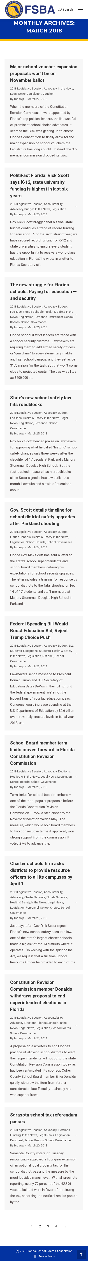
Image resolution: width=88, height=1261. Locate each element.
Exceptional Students (37, 650)
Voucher (48, 93)
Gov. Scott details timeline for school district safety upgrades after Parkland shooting (42, 516)
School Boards (35, 542)
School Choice (49, 907)
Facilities (16, 311)
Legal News (17, 93)
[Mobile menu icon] (80, 9)
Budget (29, 209)
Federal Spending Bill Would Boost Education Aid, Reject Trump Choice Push (39, 630)
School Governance (33, 322)
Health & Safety (55, 311)
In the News (65, 88)
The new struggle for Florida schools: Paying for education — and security (43, 291)
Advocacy (50, 88)
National (47, 656)
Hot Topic (16, 776)
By (17, 99)
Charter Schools (34, 897)
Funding (15, 1135)
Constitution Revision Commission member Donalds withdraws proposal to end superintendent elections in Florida (41, 996)
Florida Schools (33, 311)
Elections (64, 771)
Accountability (53, 204)
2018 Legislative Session (26, 88)
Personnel (41, 317)
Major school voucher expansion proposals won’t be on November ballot (43, 73)
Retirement (56, 317)
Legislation (34, 93)
